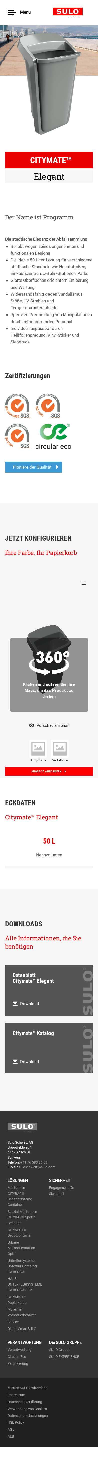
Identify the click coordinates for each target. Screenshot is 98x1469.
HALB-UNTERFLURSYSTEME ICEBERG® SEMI (25, 1284)
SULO (71, 13)
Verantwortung (19, 1350)
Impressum (16, 1395)
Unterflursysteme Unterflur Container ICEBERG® (22, 1266)
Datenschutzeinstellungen (28, 1416)
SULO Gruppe (59, 1350)
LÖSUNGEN (18, 1180)
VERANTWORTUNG (25, 1342)
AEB (11, 1436)
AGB (11, 1429)
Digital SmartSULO (22, 1329)
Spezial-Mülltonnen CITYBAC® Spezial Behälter (22, 1217)
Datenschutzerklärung (25, 1402)
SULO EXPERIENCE (64, 1357)
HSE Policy (16, 1422)
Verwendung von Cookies (27, 1409)
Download (29, 1003)
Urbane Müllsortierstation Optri (21, 1248)
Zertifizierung (18, 1363)
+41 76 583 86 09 (33, 1162)
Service (13, 1322)
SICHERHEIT (60, 1180)
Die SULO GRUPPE (65, 1342)
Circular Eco (17, 1357)
